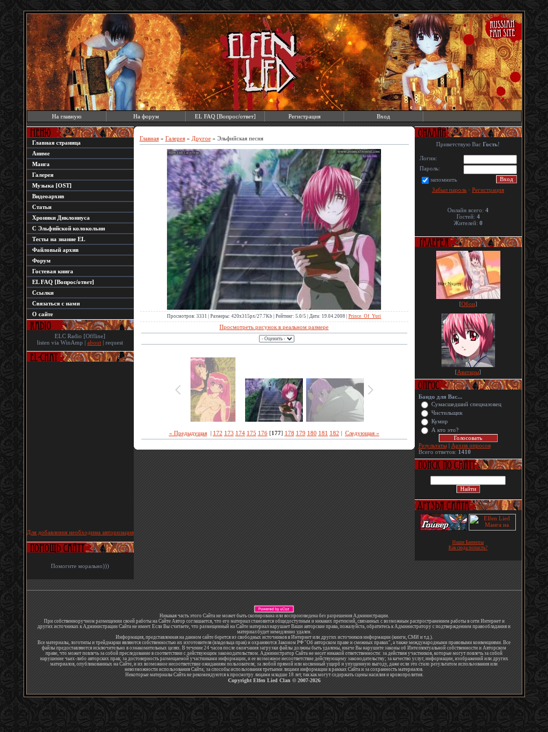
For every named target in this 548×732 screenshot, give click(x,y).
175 (251, 433)
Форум (41, 260)
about (94, 342)
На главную (66, 116)
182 (334, 433)
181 (323, 433)
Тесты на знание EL (58, 239)
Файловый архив (55, 250)
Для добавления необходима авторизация (80, 532)
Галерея (43, 174)
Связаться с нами (56, 303)
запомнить (443, 179)
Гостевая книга (52, 271)
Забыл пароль (449, 189)
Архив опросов (471, 445)
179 (301, 433)
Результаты (432, 445)
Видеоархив (48, 196)
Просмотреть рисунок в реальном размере (274, 327)
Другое (201, 138)
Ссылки (43, 292)
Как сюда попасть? (468, 547)
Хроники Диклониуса (61, 217)
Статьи (41, 207)
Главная (149, 138)
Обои (468, 304)
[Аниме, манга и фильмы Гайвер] (443, 528)
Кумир (439, 421)
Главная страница (56, 142)
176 (263, 433)
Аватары (468, 372)
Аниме (41, 153)
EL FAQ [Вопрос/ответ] (225, 116)
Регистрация (304, 116)
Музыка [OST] (52, 185)
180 (312, 433)
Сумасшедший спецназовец (466, 404)
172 (218, 433)
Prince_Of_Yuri (364, 316)
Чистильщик (446, 413)
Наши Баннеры (468, 542)
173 (229, 433)
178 (289, 433)
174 (240, 433)
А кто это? (445, 430)
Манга (41, 164)
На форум (146, 116)
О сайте (42, 314)
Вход (383, 116)
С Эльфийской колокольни (68, 228)
